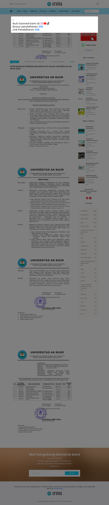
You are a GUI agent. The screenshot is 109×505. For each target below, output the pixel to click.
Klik (41, 26)
